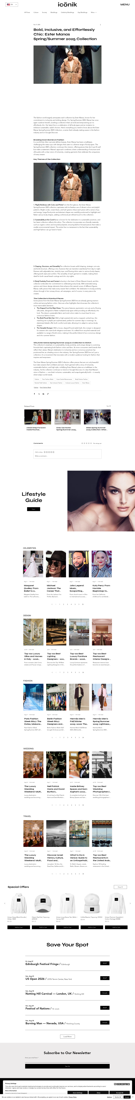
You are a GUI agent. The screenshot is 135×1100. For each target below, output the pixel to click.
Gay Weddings (82, 12)
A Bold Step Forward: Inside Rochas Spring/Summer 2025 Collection (36, 429)
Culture (36, 12)
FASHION (27, 680)
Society (44, 12)
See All (109, 406)
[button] (42, 964)
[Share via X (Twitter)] (39, 394)
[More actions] (100, 24)
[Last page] (82, 604)
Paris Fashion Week (47, 379)
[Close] (133, 1097)
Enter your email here (31, 1057)
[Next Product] (130, 903)
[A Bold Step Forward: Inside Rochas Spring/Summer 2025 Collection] (37, 416)
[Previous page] (55, 604)
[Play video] (67, 182)
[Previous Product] (5, 903)
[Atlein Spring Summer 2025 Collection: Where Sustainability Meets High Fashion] (97, 416)
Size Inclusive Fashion (56, 383)
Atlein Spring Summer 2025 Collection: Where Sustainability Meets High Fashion (97, 429)
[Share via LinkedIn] (43, 394)
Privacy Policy (73, 1097)
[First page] (52, 604)
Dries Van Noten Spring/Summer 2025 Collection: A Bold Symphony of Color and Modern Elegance (67, 429)
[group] (67, 910)
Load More (67, 1037)
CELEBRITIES (29, 548)
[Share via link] (48, 394)
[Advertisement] (67, 101)
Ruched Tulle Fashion (41, 383)
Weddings (54, 12)
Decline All (118, 1097)
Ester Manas (85, 383)
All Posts (27, 12)
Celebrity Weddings (67, 12)
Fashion (37, 379)
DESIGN (27, 615)
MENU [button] (125, 4)
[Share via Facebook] (34, 394)
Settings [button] (109, 1097)
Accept (127, 1097)
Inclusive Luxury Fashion (72, 383)
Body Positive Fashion (81, 379)
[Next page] (79, 604)
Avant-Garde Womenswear (64, 379)
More (92, 12)
